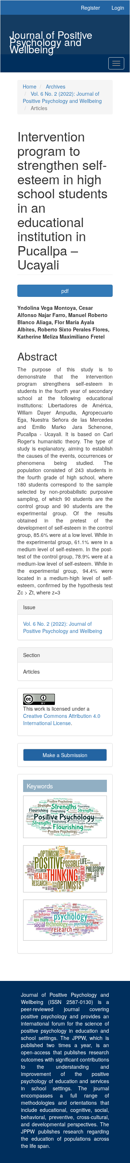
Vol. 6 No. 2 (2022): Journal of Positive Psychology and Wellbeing (62, 97)
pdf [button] (65, 290)
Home (29, 86)
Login (118, 7)
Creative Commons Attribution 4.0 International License (61, 719)
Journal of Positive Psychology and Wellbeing (50, 35)
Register (90, 7)
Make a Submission (65, 755)
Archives (55, 86)
